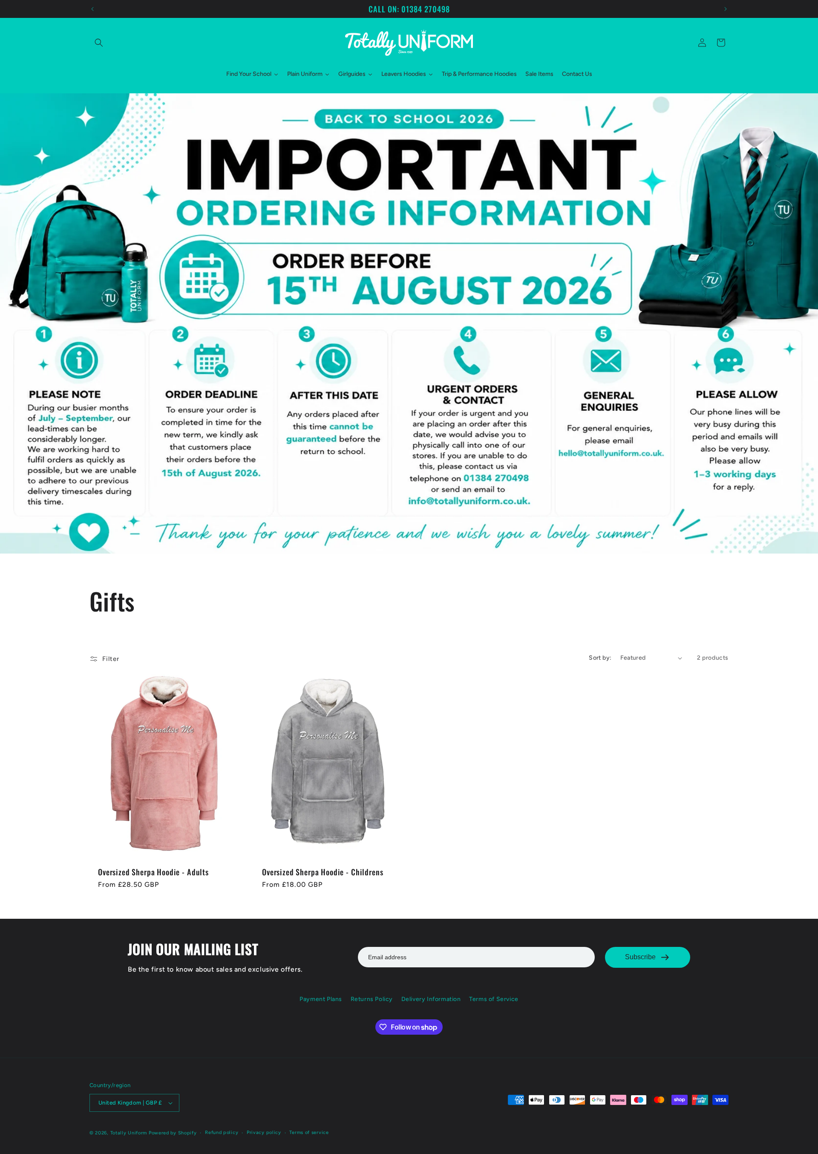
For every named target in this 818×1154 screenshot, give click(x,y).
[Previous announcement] (92, 9)
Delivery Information (431, 999)
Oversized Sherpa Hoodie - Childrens (322, 872)
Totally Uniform (128, 1133)
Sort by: (600, 657)
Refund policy (221, 1132)
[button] (98, 42)
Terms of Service (493, 999)
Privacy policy (264, 1132)
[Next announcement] (725, 9)
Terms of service (308, 1132)
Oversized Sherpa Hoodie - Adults (153, 872)
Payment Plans (321, 999)
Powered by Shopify (173, 1133)
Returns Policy (372, 999)
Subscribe (640, 957)
